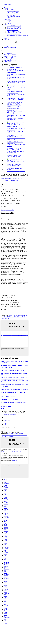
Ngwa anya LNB (5, 435)
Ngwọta (5, 24)
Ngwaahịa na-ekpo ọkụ (12, 433)
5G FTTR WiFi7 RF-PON (13, 12)
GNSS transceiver (19, 435)
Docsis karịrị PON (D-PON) (13, 34)
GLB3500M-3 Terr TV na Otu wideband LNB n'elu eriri (14, 105)
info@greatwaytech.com (11, 414)
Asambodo (9, 21)
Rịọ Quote (3, 210)
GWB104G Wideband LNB (13, 165)
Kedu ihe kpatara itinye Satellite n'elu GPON (17, 35)
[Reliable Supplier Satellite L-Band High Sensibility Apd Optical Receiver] (14, 362)
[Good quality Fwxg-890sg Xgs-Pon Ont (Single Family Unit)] (14, 389)
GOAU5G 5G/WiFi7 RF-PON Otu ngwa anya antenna (15, 71)
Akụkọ (5, 36)
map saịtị (21, 433)
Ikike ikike (9, 23)
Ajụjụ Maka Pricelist (5, 431)
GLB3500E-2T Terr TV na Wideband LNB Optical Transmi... (15, 152)
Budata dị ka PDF (10, 210)
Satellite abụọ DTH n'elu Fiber (14, 28)
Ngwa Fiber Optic (11, 15)
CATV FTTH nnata (8, 436)
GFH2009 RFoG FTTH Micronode (15, 99)
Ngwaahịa (6, 8)
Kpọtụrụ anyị (7, 39)
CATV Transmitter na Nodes (13, 16)
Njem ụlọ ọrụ (10, 20)
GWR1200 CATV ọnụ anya (9, 399)
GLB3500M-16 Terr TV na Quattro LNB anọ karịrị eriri (15, 119)
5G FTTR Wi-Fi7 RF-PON (13, 31)
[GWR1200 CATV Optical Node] (8, 396)
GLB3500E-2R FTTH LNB (13, 156)
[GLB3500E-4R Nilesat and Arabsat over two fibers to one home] (14, 404)
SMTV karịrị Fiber (11, 9)
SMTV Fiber (12, 435)
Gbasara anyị (7, 19)
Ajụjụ (5, 424)
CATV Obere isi (10, 17)
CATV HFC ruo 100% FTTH (14, 32)
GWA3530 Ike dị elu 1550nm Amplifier (16, 161)
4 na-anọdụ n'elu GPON (12, 30)
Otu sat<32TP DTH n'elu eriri (14, 26)
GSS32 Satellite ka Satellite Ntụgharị (15, 82)
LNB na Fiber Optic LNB (13, 11)
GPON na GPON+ (11, 13)
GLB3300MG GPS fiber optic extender (16, 171)
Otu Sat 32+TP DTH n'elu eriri (14, 27)
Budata (5, 38)
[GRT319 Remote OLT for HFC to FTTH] (13, 370)
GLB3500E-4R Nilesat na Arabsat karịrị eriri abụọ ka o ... (15, 125)
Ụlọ (4, 7)
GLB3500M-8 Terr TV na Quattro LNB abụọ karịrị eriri (15, 112)
